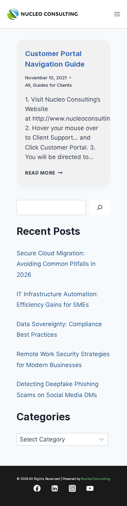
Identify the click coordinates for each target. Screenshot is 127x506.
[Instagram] (72, 488)
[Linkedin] (55, 488)
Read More (44, 173)
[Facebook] (37, 488)
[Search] (99, 207)
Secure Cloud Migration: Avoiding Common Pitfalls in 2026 (56, 264)
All (27, 85)
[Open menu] (116, 13)
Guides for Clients (52, 85)
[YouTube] (90, 488)
